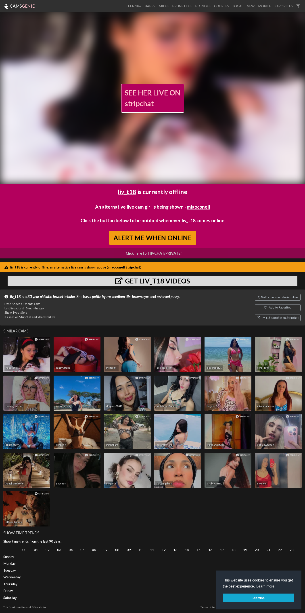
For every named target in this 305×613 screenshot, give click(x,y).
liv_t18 (127, 191)
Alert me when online (152, 237)
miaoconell (198, 206)
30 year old (36, 296)
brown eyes (140, 296)
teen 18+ (133, 6)
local (238, 6)
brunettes (182, 6)
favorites (284, 6)
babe (71, 296)
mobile (264, 6)
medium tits (121, 296)
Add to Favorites (279, 307)
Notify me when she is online (279, 297)
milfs (164, 6)
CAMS (22, 5)
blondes (203, 6)
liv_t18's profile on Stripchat (280, 317)
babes (150, 6)
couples (221, 6)
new (251, 6)
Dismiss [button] (259, 598)
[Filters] (298, 6)
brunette (60, 296)
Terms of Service (211, 607)
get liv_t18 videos (157, 281)
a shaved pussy (168, 296)
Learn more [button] (265, 586)
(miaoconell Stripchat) (124, 267)
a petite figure (100, 296)
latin (48, 296)
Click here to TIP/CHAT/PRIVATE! (154, 253)
